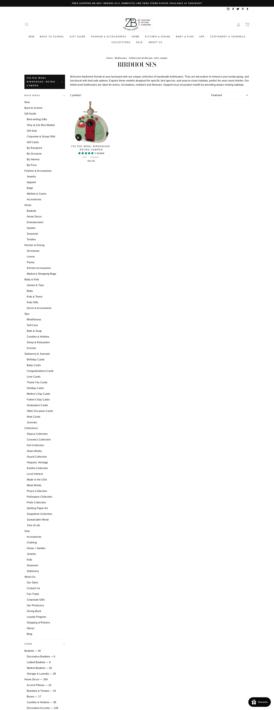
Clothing (32, 542)
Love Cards (33, 376)
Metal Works (34, 485)
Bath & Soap (34, 331)
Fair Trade (33, 594)
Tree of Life (33, 525)
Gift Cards (33, 142)
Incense (31, 348)
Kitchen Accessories (39, 268)
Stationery (33, 571)
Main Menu (32, 95)
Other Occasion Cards (40, 411)
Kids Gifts (32, 302)
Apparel (31, 182)
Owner (31, 628)
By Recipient (34, 148)
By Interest (33, 159)
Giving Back (34, 611)
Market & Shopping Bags (41, 273)
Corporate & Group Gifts (41, 136)
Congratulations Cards (40, 371)
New (32, 36)
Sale (139, 42)
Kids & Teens (34, 296)
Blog (29, 634)
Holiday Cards (35, 388)
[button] (86, 153)
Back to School (52, 36)
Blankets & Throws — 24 (41, 691)
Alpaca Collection (37, 434)
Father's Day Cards (38, 399)
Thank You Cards (37, 382)
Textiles (31, 239)
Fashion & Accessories (108, 36)
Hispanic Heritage (37, 462)
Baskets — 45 (32, 650)
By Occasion (34, 153)
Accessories (34, 199)
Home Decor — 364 (36, 679)
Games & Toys (35, 285)
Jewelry (31, 176)
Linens (31, 256)
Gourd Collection (37, 456)
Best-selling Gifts (37, 119)
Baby (30, 291)
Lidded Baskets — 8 (39, 662)
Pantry (30, 262)
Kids (29, 559)
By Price (32, 165)
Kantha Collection (37, 468)
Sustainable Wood (38, 519)
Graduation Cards (37, 405)
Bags (30, 188)
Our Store (32, 582)
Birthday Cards (36, 359)
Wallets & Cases (36, 193)
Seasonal (32, 233)
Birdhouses (121, 58)
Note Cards (33, 416)
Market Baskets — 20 (39, 668)
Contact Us (33, 588)
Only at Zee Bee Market (41, 125)
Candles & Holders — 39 (41, 702)
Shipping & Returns (38, 622)
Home (136, 36)
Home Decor (34, 216)
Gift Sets (32, 130)
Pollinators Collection (39, 496)
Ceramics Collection (39, 439)
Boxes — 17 (34, 696)
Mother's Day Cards (38, 393)
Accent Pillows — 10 (39, 685)
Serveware (33, 251)
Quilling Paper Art (37, 508)
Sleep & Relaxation (38, 342)
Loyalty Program (36, 616)
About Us (156, 42)
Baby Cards (34, 365)
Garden (31, 228)
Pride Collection (36, 502)
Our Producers (35, 605)
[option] (137, 3)
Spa (202, 36)
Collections (121, 42)
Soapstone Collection (39, 514)
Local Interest (35, 474)
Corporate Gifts (36, 599)
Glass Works (34, 451)
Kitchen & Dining (158, 36)
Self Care (32, 325)
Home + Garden (36, 548)
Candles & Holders (38, 336)
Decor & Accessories (39, 308)
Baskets (31, 211)
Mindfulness (34, 319)
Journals (32, 422)
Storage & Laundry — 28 (41, 673)
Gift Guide (78, 36)
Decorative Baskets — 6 (41, 656)
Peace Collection (37, 491)
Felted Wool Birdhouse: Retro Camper (41, 82)
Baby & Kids (185, 36)
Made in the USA (37, 479)
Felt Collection (35, 445)
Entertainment (35, 222)
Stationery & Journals (227, 36)
